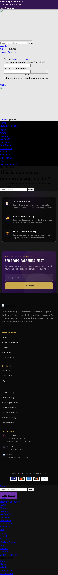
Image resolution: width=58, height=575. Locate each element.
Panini (3, 129)
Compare (5, 551)
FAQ (4, 381)
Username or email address (24, 62)
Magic (3, 132)
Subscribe (29, 285)
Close (3, 486)
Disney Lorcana (10, 357)
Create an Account (21, 59)
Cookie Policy (8, 397)
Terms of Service (9, 407)
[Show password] (47, 71)
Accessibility (8, 422)
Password (15, 68)
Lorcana (4, 142)
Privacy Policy (8, 392)
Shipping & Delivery (11, 402)
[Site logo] (16, 39)
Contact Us (7, 376)
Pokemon (5, 136)
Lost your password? (36, 77)
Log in (26, 75)
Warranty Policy (9, 417)
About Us (6, 370)
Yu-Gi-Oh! (5, 139)
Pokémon (7, 347)
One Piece (5, 145)
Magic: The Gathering (12, 342)
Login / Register (8, 554)
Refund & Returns (10, 412)
